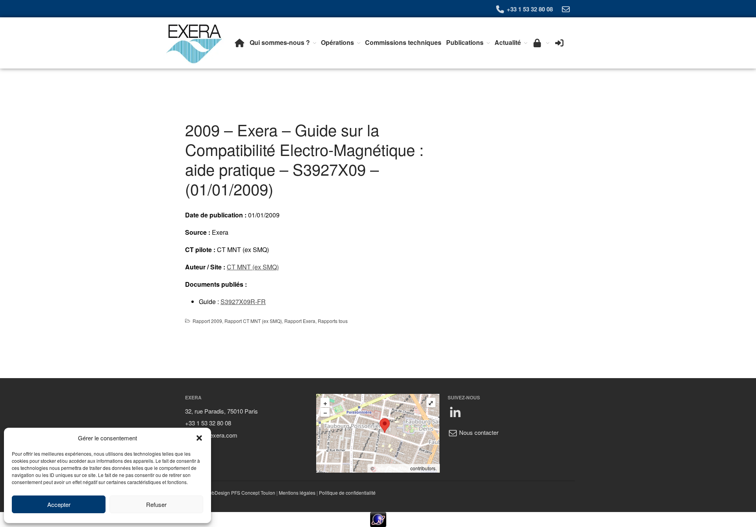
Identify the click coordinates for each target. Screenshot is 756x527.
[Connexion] (559, 42)
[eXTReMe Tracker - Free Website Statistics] (378, 519)
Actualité (508, 42)
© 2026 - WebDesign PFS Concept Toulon (230, 492)
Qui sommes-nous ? (280, 42)
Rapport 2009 (207, 320)
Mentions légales (297, 492)
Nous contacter (478, 432)
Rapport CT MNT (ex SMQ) (253, 320)
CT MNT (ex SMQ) (253, 266)
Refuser (156, 504)
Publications (465, 42)
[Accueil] (239, 42)
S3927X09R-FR (243, 301)
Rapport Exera (299, 320)
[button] (199, 438)
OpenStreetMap (392, 468)
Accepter (58, 504)
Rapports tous (333, 320)
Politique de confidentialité (347, 492)
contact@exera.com (211, 435)
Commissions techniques (403, 42)
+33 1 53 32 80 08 (529, 9)
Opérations (337, 42)
